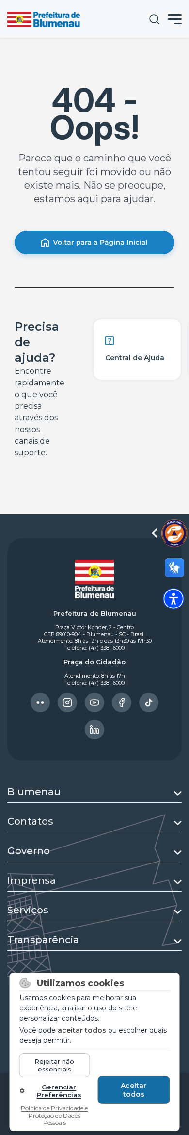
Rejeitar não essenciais (54, 1065)
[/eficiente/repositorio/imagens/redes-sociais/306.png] (148, 702)
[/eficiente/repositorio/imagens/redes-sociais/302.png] (40, 702)
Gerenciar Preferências (59, 1091)
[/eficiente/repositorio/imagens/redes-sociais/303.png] (67, 702)
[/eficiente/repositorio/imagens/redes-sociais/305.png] (121, 702)
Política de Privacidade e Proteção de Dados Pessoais (54, 1115)
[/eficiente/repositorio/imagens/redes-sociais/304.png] (94, 702)
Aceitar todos (133, 1090)
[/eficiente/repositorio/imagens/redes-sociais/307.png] (94, 729)
